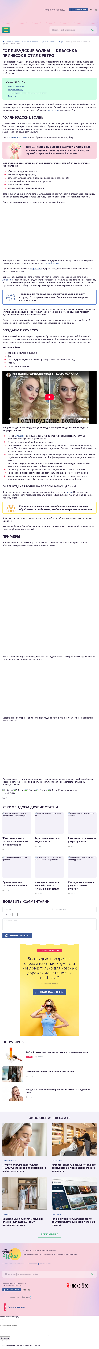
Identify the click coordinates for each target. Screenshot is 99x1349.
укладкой (19, 435)
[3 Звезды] (30, 790)
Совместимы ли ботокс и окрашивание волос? (50, 1071)
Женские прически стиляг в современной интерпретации (15, 841)
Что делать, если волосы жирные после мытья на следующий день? (58, 1091)
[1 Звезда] (8, 790)
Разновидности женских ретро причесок (82, 840)
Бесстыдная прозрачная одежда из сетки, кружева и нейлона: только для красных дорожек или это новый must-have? (49, 968)
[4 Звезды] (42, 790)
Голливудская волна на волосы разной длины (29, 93)
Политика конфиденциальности (39, 1264)
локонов (6, 279)
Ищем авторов (16, 1307)
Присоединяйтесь (79, 10)
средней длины (51, 263)
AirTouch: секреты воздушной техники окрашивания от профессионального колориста (74, 1168)
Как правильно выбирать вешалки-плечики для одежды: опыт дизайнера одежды (23, 1222)
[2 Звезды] (19, 790)
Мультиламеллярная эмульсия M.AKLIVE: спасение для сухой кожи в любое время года (24, 1168)
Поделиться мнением (51, 992)
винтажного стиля (18, 137)
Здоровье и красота (9, 1160)
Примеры (12, 96)
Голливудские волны (16, 86)
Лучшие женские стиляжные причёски (14, 884)
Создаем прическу (15, 89)
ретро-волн (54, 110)
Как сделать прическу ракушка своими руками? (81, 885)
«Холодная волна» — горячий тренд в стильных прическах (47, 885)
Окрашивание (57, 1160)
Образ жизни (56, 1214)
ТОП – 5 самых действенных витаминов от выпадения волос (57, 1052)
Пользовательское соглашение (13, 1264)
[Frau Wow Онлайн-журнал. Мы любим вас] (13, 11)
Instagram (96, 10)
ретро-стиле (36, 268)
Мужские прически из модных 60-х (47, 840)
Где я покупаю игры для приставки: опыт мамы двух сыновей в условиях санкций (73, 1222)
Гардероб (5, 1214)
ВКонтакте (91, 10)
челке (69, 491)
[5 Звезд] (52, 790)
